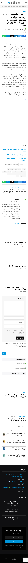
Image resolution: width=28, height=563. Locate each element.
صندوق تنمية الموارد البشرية (20, 174)
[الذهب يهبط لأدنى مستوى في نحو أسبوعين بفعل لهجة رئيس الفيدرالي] (14, 256)
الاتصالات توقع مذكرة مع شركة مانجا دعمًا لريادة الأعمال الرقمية (8, 191)
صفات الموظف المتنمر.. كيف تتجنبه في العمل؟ (20, 190)
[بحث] (2, 2)
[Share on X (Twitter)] (20, 36)
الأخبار (25, 11)
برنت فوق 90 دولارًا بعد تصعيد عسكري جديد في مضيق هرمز (15, 243)
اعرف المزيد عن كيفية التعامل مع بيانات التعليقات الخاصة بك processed (14, 345)
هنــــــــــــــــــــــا (22, 96)
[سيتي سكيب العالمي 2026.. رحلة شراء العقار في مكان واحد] (14, 278)
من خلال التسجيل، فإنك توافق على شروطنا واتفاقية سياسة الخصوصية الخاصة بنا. (13, 546)
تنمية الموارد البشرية (7, 172)
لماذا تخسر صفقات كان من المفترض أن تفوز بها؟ (11, 518)
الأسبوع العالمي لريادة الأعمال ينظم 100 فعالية (14, 155)
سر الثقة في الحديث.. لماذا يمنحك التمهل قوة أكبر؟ (11, 502)
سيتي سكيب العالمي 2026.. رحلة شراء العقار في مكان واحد (15, 288)
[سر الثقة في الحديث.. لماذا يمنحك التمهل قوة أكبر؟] (22, 504)
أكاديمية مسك (18, 169)
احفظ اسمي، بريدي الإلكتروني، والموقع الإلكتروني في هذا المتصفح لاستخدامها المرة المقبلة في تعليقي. (15, 332)
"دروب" (23, 169)
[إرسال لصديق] (12, 36)
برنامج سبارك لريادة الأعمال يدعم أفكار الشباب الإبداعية (14, 150)
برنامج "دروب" (15, 172)
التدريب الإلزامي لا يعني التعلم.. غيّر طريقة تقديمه (11, 510)
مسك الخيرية (23, 176)
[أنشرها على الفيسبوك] (24, 36)
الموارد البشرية (22, 172)
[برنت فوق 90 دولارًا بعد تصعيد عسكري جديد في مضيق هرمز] (14, 233)
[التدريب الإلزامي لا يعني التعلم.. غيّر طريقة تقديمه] (22, 511)
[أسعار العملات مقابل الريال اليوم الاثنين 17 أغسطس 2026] (14, 407)
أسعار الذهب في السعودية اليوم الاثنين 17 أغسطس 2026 (15, 396)
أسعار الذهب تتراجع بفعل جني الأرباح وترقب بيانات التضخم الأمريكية (17, 489)
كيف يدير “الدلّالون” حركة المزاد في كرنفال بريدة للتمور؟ (16, 456)
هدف (18, 176)
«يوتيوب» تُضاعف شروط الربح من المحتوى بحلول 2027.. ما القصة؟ (17, 476)
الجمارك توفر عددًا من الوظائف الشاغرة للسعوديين (16, 159)
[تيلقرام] (8, 36)
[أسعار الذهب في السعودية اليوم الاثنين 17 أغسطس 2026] (14, 384)
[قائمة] (26, 2)
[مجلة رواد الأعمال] (14, 2)
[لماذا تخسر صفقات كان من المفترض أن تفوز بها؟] (22, 519)
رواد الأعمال (24, 6)
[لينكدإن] (16, 36)
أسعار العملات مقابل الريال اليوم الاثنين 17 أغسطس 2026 (16, 420)
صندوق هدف (10, 174)
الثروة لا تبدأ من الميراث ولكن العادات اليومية (17, 483)
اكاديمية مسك (10, 169)
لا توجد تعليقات (7, 29)
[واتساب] (4, 36)
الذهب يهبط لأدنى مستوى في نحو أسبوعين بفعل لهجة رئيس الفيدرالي (15, 266)
